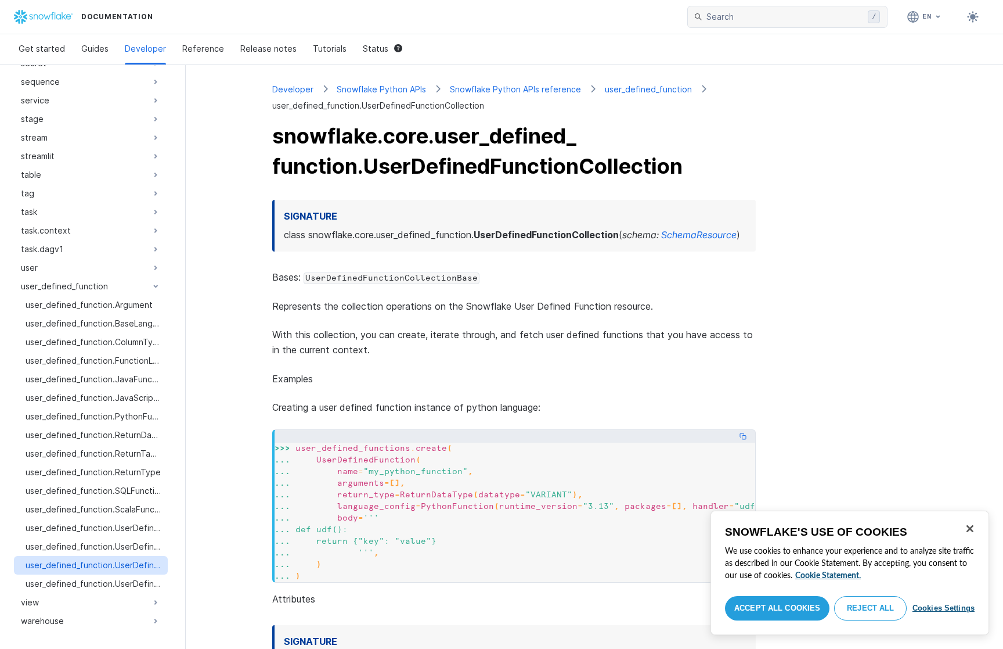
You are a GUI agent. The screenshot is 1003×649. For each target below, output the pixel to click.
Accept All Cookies (777, 608)
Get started (42, 48)
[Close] (970, 529)
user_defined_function (648, 89)
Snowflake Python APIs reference (515, 89)
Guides (95, 48)
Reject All (870, 608)
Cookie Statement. (828, 576)
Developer (145, 48)
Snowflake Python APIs (381, 89)
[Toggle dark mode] (972, 16)
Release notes (268, 48)
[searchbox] (784, 16)
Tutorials (330, 48)
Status (375, 48)
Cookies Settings (943, 608)
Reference (203, 48)
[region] (849, 573)
